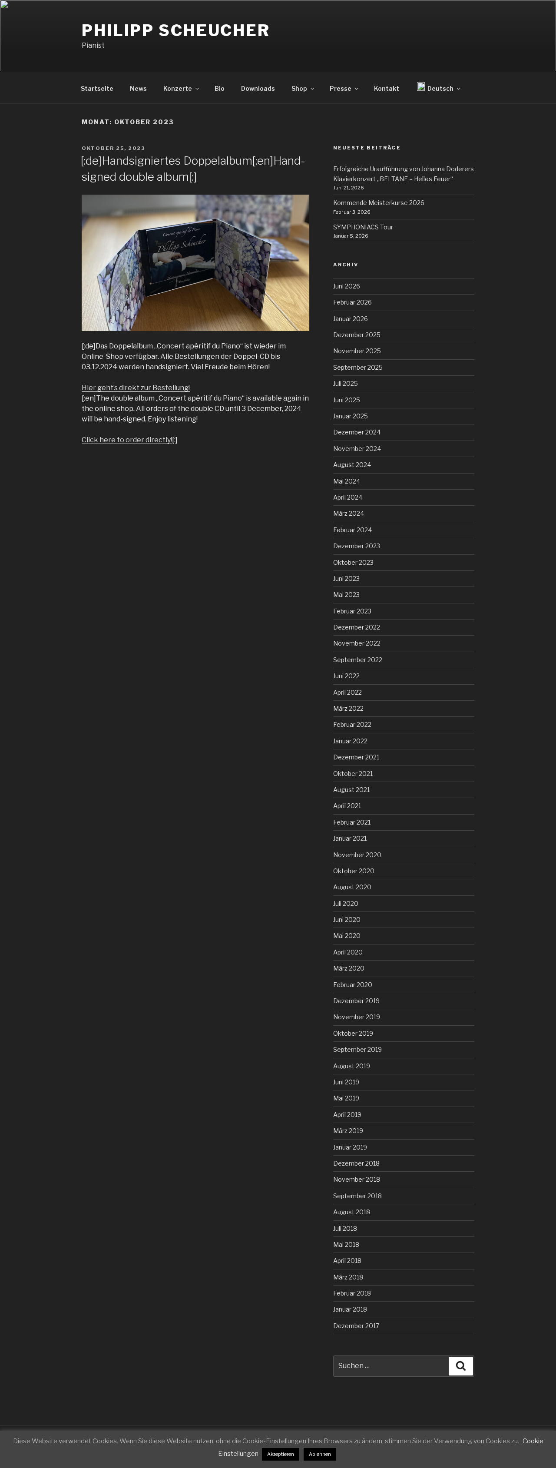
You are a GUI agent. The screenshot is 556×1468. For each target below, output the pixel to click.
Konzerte (177, 88)
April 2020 (348, 952)
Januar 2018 (350, 1309)
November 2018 (356, 1179)
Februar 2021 (352, 822)
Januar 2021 (350, 838)
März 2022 (348, 708)
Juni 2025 (346, 400)
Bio (220, 88)
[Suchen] (461, 1366)
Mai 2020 (347, 935)
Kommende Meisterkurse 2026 (378, 202)
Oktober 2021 (353, 773)
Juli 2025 (345, 383)
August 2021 (351, 789)
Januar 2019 (350, 1147)
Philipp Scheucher (176, 30)
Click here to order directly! (127, 440)
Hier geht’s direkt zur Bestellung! (136, 388)
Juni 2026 (346, 286)
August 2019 (351, 1066)
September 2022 (357, 659)
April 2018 (347, 1260)
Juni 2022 (346, 675)
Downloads (258, 88)
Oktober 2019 (353, 1033)
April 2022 (347, 692)
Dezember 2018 (356, 1163)
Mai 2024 (346, 481)
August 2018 (351, 1212)
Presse (340, 88)
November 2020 (357, 854)
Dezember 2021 (356, 757)
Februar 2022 (352, 724)
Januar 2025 (350, 416)
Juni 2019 (346, 1082)
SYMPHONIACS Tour (363, 227)
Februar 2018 (352, 1293)
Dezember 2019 (356, 1000)
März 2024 (348, 513)
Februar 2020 (352, 984)
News (138, 88)
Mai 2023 (346, 594)
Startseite (97, 88)
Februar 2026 (352, 302)
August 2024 (352, 464)
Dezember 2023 (356, 546)
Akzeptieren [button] (280, 1454)
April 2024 (347, 497)
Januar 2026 (350, 318)
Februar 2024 (352, 530)
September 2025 (358, 367)
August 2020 (352, 887)
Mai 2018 (346, 1244)
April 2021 (347, 805)
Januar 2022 (350, 741)
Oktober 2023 (353, 562)
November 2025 (357, 351)
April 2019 (347, 1114)
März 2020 (348, 968)
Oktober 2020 (353, 871)
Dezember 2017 (356, 1325)
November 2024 (357, 448)
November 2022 (357, 643)
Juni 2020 (347, 919)
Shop (299, 88)
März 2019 (348, 1130)
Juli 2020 (345, 903)
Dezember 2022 (356, 627)
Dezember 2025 (357, 334)
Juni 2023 (346, 578)
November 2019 (356, 1017)
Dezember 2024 (357, 432)
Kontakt (386, 88)
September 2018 (357, 1196)
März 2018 (348, 1277)
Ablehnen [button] (320, 1454)
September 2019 (357, 1049)
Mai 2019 (346, 1098)
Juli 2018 (345, 1228)
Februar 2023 (352, 611)
